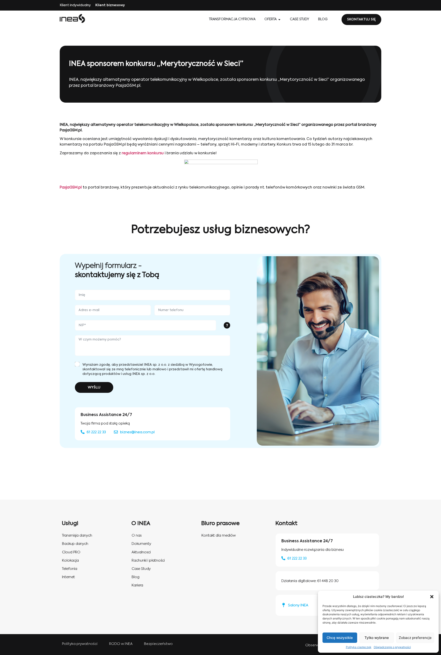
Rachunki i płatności (148, 560)
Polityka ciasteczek (358, 647)
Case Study (141, 569)
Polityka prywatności (80, 644)
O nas (136, 535)
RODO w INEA (121, 644)
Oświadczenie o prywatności (392, 647)
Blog (135, 577)
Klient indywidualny (75, 5)
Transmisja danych (77, 535)
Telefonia (69, 569)
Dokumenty (141, 543)
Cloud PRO (71, 552)
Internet (68, 577)
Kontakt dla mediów (218, 535)
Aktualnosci (141, 552)
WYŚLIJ (94, 387)
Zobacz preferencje (415, 637)
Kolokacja (70, 560)
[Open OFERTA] (279, 19)
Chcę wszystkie (340, 637)
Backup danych (75, 543)
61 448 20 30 (328, 581)
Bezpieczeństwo (158, 644)
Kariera (137, 585)
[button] (432, 596)
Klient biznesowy (110, 5)
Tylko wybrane (377, 637)
